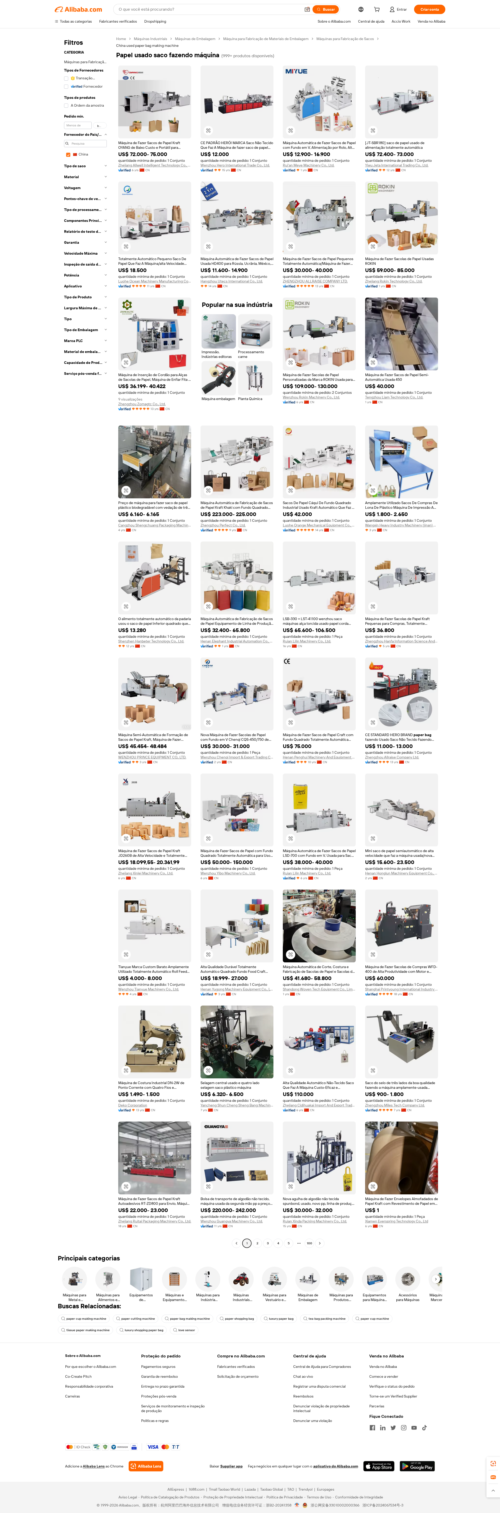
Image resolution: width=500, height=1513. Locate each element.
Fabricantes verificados (236, 1366)
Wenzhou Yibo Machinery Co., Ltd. (228, 873)
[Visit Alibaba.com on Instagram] (404, 1428)
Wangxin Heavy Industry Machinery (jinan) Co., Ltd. (401, 525)
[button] (307, 9)
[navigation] (84, 641)
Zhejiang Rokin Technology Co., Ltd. (393, 281)
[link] (493, 1463)
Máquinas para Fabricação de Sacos (345, 39)
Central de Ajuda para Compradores (322, 1366)
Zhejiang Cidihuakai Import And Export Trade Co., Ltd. (319, 1105)
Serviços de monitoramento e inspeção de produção (173, 1408)
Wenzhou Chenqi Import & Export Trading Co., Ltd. (237, 757)
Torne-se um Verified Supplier (393, 1396)
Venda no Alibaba (383, 1366)
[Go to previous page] (236, 1243)
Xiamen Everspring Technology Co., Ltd (396, 1221)
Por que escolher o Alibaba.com (90, 1366)
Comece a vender (383, 1376)
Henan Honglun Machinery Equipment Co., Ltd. (401, 873)
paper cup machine (375, 1319)
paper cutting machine (138, 1319)
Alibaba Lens (94, 1466)
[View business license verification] (297, 1505)
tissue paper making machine (88, 1330)
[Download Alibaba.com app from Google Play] (417, 1466)
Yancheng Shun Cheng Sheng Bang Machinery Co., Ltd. (237, 1105)
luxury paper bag (281, 1319)
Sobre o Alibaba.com (83, 1356)
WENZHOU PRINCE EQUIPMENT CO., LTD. (152, 757)
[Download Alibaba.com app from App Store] (379, 1466)
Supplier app (231, 1466)
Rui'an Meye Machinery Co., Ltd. (308, 165)
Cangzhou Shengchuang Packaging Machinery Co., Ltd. (154, 525)
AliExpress (175, 1489)
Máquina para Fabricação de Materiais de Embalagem (266, 39)
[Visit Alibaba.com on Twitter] (393, 1428)
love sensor (186, 1330)
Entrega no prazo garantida (162, 1386)
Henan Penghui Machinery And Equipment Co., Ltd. (319, 757)
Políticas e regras (155, 1421)
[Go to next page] (319, 1243)
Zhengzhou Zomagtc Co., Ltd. (142, 404)
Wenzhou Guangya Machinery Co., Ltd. (232, 1221)
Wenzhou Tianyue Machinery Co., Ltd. (148, 989)
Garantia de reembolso (159, 1376)
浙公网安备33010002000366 (335, 1505)
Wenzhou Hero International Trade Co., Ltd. (235, 165)
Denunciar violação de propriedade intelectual (321, 1408)
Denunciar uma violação (312, 1421)
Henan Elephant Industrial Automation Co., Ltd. (237, 641)
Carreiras (72, 1396)
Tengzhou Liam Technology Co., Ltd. (394, 397)
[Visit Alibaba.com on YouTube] (414, 1428)
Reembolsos (303, 1396)
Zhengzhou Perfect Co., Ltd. (223, 525)
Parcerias (376, 1406)
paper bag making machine (190, 1319)
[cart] (378, 10)
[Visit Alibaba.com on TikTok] (424, 1428)
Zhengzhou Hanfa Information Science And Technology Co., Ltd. (401, 641)
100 (309, 1243)
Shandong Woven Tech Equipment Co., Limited (319, 989)
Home (121, 39)
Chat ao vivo (303, 1376)
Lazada (250, 1489)
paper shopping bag (239, 1319)
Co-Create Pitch (78, 1376)
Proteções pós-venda (158, 1396)
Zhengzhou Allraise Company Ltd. (392, 757)
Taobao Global (271, 1489)
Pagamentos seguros (158, 1366)
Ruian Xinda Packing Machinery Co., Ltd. (315, 1221)
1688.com (196, 1489)
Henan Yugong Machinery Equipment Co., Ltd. (237, 989)
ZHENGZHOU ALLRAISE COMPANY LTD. (315, 281)
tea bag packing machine (327, 1319)
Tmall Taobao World (224, 1489)
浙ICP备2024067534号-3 (382, 1505)
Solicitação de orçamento (238, 1376)
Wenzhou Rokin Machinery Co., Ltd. (311, 397)
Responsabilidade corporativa (89, 1386)
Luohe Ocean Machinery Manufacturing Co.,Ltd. (154, 281)
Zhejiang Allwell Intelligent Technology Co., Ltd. (154, 165)
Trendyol (305, 1489)
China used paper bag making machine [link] (147, 45)
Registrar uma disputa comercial (319, 1386)
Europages (325, 1489)
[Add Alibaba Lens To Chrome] (146, 1466)
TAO (290, 1489)
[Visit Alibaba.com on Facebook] (372, 1428)
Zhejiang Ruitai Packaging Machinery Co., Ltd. (154, 1221)
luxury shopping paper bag (144, 1330)
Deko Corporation (132, 1105)
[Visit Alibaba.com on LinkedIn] (383, 1428)
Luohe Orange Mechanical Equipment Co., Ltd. (319, 525)
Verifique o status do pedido (392, 1386)
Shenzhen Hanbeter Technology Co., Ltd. (151, 641)
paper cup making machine (86, 1319)
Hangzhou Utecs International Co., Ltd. (232, 281)
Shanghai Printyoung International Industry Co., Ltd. (401, 989)
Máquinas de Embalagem (195, 39)
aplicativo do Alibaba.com (335, 1466)
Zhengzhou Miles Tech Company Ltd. (395, 1105)
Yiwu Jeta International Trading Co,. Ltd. (396, 165)
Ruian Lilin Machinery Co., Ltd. (307, 641)
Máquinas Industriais (150, 39)
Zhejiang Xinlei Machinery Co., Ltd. (145, 873)
